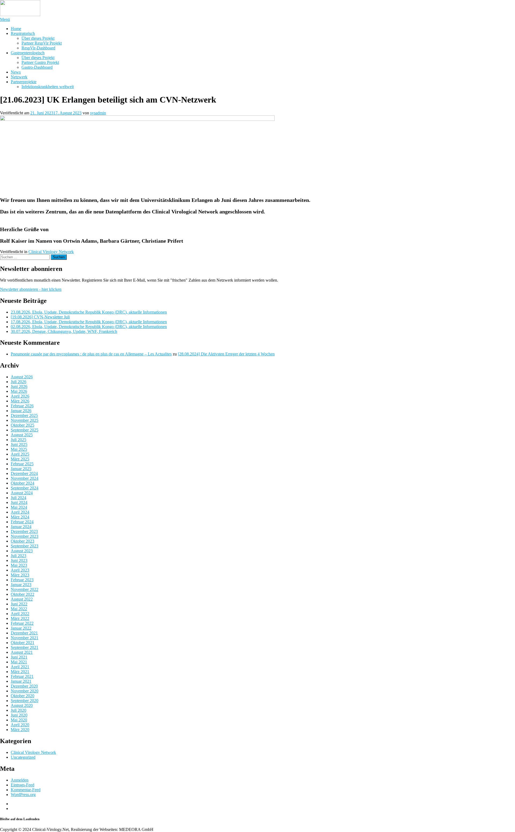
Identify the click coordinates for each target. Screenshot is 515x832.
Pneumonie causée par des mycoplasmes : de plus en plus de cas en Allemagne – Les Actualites (91, 354)
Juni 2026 (19, 386)
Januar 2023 (21, 584)
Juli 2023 (18, 555)
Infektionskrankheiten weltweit (47, 86)
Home (16, 28)
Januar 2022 (21, 628)
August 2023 (22, 550)
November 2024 (24, 478)
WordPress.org (23, 794)
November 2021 (24, 637)
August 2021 (22, 652)
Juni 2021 (19, 657)
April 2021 (20, 666)
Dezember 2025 (24, 415)
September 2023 (24, 546)
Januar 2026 (21, 410)
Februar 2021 (22, 676)
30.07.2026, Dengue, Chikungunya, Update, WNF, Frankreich (64, 331)
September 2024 (24, 488)
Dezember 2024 (24, 473)
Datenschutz (21, 808)
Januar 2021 (21, 681)
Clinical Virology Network (51, 251)
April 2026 (20, 396)
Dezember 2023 (24, 531)
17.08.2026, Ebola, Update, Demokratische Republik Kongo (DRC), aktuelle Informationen (89, 321)
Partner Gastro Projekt (40, 62)
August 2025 (22, 435)
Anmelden (19, 780)
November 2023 (24, 536)
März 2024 (20, 517)
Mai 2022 (19, 608)
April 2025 (20, 454)
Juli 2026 (18, 381)
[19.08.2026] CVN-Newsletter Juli (40, 317)
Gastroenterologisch (28, 52)
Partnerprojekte (23, 81)
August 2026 (22, 377)
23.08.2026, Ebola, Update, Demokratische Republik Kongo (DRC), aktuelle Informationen (89, 312)
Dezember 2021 (24, 633)
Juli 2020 (18, 710)
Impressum (20, 803)
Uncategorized (23, 757)
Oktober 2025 (22, 425)
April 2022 (20, 613)
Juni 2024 (19, 502)
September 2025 (24, 430)
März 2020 (20, 729)
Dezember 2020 (24, 686)
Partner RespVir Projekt (41, 43)
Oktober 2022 (22, 594)
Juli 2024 (18, 497)
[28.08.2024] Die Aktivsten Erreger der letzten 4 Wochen (226, 354)
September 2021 (24, 647)
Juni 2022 (19, 604)
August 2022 (22, 599)
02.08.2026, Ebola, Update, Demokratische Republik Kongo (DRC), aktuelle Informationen (89, 326)
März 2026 (20, 401)
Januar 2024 (21, 526)
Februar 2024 (22, 521)
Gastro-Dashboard (37, 67)
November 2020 (24, 691)
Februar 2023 (22, 579)
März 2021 (20, 671)
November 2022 (24, 589)
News (16, 72)
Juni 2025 (19, 444)
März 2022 (20, 618)
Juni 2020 (19, 715)
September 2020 (24, 700)
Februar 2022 (22, 623)
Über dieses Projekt (37, 38)
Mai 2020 (19, 720)
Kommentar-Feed (26, 789)
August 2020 (22, 705)
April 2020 (20, 724)
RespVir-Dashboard (38, 48)
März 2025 (20, 459)
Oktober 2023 (22, 541)
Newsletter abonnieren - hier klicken (30, 289)
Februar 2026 (22, 406)
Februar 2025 (22, 464)
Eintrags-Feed (22, 785)
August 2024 (22, 493)
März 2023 (20, 575)
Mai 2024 (19, 507)
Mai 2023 (19, 565)
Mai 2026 (19, 391)
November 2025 (24, 420)
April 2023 (20, 570)
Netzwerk (19, 77)
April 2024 (20, 512)
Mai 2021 (19, 662)
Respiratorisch (23, 33)
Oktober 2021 (22, 642)
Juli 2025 (18, 439)
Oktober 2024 (22, 483)
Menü (5, 19)
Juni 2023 (19, 560)
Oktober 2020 (22, 695)
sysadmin (98, 113)
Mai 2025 (19, 449)
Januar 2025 (21, 468)
